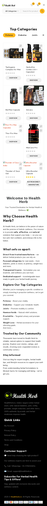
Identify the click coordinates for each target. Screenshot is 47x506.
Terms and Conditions (13, 440)
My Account (9, 426)
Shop (6, 445)
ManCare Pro (32, 147)
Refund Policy (10, 435)
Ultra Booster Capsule (32, 172)
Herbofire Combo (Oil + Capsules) (31, 69)
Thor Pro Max (11, 133)
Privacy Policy (10, 430)
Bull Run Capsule (13, 110)
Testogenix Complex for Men (13, 68)
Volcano (29, 110)
